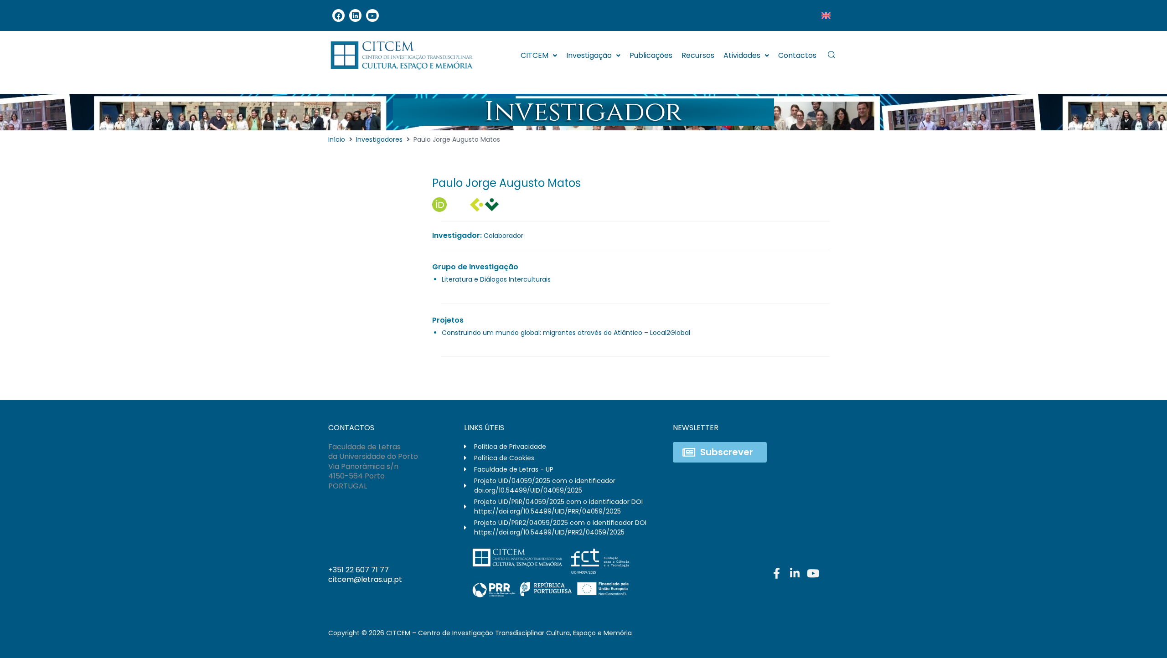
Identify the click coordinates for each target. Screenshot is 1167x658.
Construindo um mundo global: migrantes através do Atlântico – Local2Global (566, 332)
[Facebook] (338, 15)
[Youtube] (372, 15)
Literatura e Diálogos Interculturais (496, 279)
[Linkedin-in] (794, 573)
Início (336, 139)
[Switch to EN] (826, 15)
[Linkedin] (355, 15)
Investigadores (379, 139)
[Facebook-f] (776, 573)
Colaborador (503, 235)
